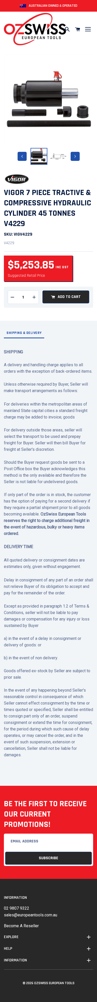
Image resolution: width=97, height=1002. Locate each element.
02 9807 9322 (16, 908)
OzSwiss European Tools (54, 983)
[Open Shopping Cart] (77, 29)
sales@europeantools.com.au (30, 915)
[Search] (67, 29)
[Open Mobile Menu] (88, 29)
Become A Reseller (21, 925)
